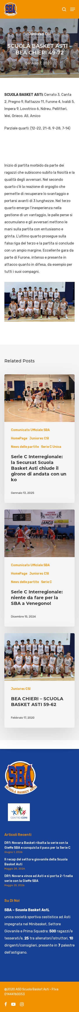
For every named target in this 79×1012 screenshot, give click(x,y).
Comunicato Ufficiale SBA (30, 430)
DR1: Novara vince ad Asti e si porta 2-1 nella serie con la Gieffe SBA (38, 878)
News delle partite (25, 447)
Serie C (46, 582)
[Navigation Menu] (72, 9)
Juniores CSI (39, 34)
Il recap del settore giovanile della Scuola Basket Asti (36, 862)
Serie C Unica (51, 447)
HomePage (19, 438)
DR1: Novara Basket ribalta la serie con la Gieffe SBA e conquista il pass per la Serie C (37, 845)
